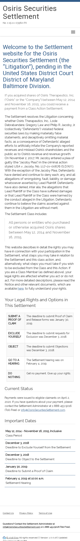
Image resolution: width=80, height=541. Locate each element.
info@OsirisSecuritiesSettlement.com (43, 410)
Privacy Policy (26, 513)
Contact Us (8, 513)
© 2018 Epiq (12, 537)
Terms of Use (45, 513)
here (21, 288)
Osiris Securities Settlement (30, 12)
